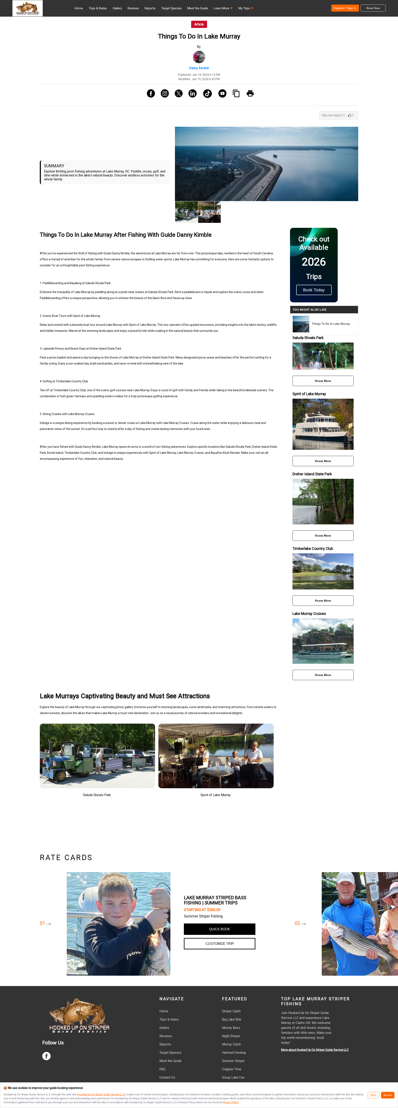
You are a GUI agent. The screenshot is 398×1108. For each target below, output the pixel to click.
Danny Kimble (199, 68)
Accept (387, 1095)
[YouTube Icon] (221, 94)
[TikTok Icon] (206, 94)
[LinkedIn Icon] (191, 94)
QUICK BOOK (219, 929)
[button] (223, 9)
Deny (373, 1095)
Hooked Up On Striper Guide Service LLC (101, 1094)
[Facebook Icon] (149, 94)
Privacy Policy (230, 1102)
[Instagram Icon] (163, 94)
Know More (323, 381)
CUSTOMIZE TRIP (220, 943)
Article (199, 24)
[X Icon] (177, 94)
